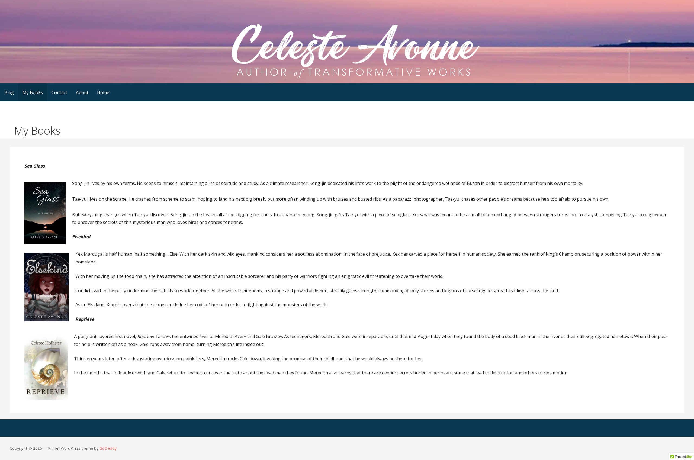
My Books (33, 92)
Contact (59, 92)
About (82, 92)
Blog (9, 92)
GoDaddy (108, 448)
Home (103, 92)
